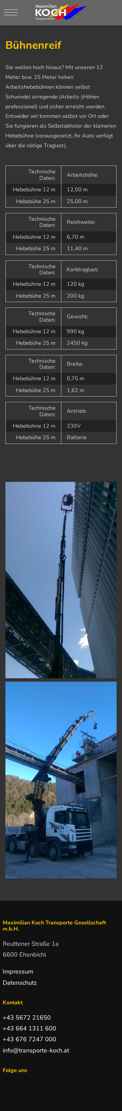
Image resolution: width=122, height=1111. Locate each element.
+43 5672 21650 (27, 1017)
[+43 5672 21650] (106, 12)
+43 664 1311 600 (29, 1028)
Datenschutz (20, 983)
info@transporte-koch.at (36, 1050)
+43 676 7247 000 (29, 1039)
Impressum (18, 971)
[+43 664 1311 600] (114, 12)
